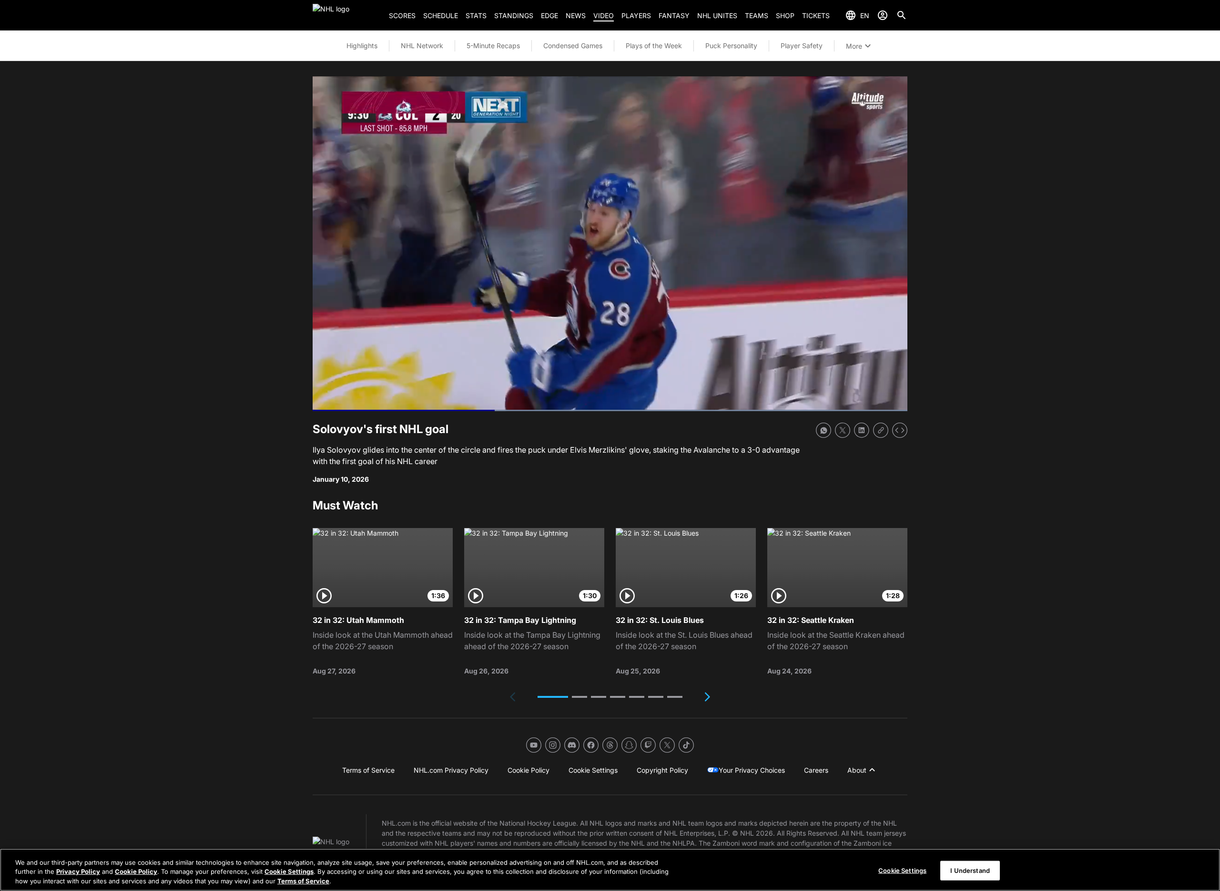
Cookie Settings (289, 872)
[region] (610, 870)
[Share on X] (842, 430)
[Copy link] (880, 430)
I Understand (970, 870)
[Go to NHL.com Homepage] (347, 15)
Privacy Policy (78, 872)
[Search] (901, 15)
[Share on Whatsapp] (823, 430)
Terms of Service (303, 881)
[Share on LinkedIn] (861, 430)
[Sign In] (882, 15)
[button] (553, 697)
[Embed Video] (899, 430)
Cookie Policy (136, 872)
